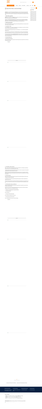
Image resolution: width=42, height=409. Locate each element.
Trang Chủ (17, 5)
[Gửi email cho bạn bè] (16, 380)
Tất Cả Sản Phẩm (23, 5)
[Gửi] (33, 2)
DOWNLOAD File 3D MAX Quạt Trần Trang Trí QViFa (33, 12)
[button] (10, 5)
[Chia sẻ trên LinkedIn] (19, 380)
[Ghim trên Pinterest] (17, 380)
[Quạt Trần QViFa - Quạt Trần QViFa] (13, 2)
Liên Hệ (32, 5)
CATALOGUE (27, 5)
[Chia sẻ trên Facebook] (14, 380)
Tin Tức (30, 5)
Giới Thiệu (20, 5)
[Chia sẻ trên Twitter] (15, 380)
